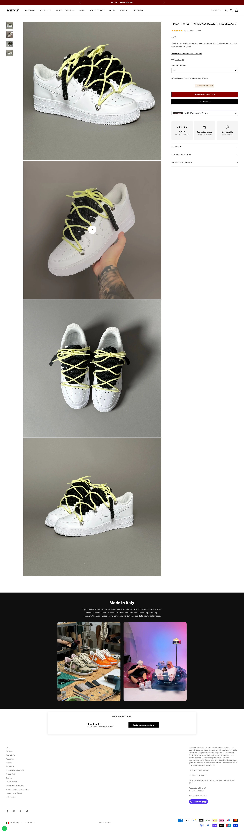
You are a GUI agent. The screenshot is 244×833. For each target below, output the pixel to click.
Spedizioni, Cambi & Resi (15, 770)
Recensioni (138, 10)
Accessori (124, 10)
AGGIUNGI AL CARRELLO (205, 94)
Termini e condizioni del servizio (17, 789)
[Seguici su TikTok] (27, 811)
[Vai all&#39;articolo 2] (9, 34)
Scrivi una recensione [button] (143, 725)
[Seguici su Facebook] (7, 811)
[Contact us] (4, 828)
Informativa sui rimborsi (14, 793)
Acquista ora (205, 102)
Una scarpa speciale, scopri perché (186, 53)
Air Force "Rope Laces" (65, 10)
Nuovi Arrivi (30, 10)
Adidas (112, 10)
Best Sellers (45, 10)
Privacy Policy (11, 774)
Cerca (8, 747)
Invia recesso (11, 797)
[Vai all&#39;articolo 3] (9, 44)
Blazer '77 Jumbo (97, 10)
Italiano (215, 10)
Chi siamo (9, 751)
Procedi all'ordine (12, 782)
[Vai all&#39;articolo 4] (9, 53)
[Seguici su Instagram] (14, 811)
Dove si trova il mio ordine (15, 785)
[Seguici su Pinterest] (20, 811)
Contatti (9, 763)
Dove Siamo (10, 755)
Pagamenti (10, 766)
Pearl (82, 10)
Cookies (9, 778)
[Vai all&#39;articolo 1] (9, 25)
